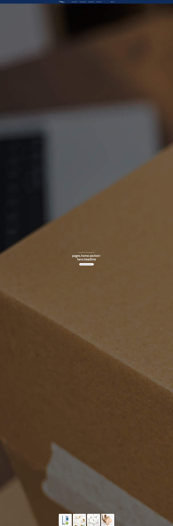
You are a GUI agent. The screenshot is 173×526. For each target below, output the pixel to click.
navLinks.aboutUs (91, 1)
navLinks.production (83, 1)
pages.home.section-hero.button (86, 264)
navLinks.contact (99, 1)
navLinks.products (74, 1)
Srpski (113, 1)
